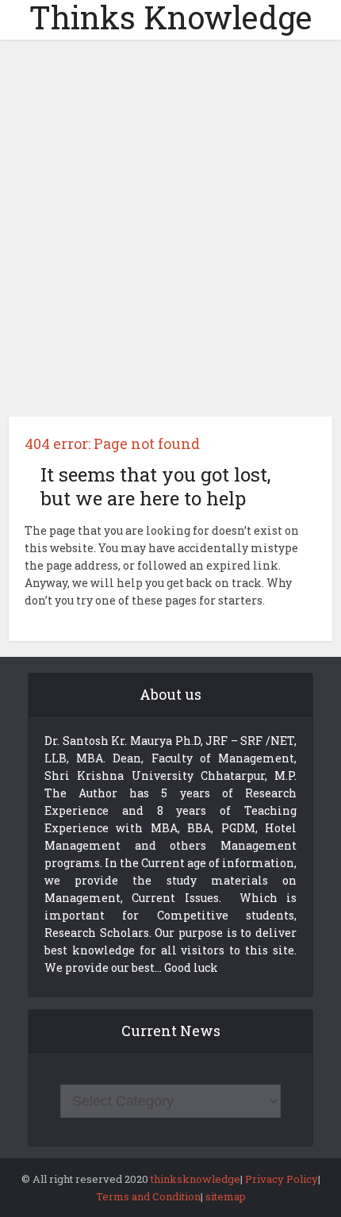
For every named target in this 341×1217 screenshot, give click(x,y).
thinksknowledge (195, 1179)
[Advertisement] (170, 234)
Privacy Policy (281, 1179)
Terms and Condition (148, 1196)
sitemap (225, 1196)
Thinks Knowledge (170, 17)
